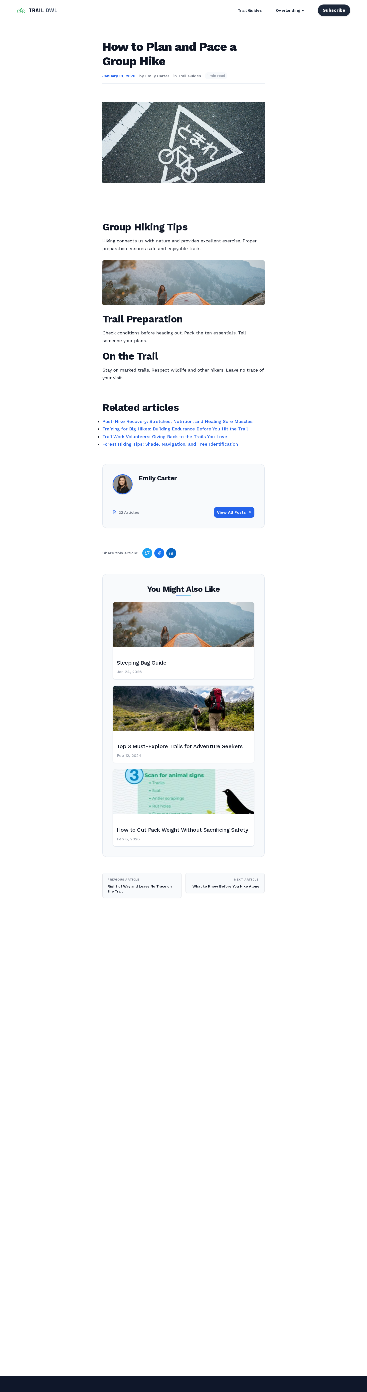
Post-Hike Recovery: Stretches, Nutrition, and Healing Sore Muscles (177, 421)
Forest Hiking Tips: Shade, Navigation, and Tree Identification (170, 444)
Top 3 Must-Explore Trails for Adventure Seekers (179, 746)
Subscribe (334, 10)
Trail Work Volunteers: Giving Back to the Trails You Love (164, 436)
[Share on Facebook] (159, 553)
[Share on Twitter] (147, 553)
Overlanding (288, 10)
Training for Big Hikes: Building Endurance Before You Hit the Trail (175, 428)
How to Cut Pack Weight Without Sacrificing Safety (182, 830)
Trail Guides (250, 10)
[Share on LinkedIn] (171, 553)
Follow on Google (291, 1382)
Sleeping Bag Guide (141, 663)
